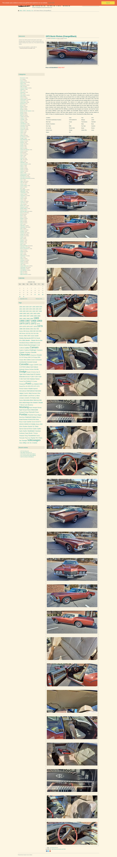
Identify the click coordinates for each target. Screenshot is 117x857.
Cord (21, 133)
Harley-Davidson (24, 164)
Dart (31, 367)
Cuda (40, 364)
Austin (21, 98)
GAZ (21, 156)
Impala (30, 388)
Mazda (21, 210)
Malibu (34, 398)
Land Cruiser (23, 395)
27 (35, 294)
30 (19, 296)
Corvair (34, 362)
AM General (22, 85)
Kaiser (21, 187)
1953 (34, 313)
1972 (51, 847)
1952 (31, 313)
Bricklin (21, 109)
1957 (28, 316)
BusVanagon (32, 345)
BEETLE (33, 338)
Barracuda (27, 338)
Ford (21, 154)
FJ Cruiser (34, 381)
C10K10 (21, 347)
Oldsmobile (22, 227)
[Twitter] (48, 851)
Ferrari (21, 151)
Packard (22, 230)
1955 (20, 316)
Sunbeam (22, 260)
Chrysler (22, 129)
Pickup (26, 412)
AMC (21, 86)
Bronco (21, 345)
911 (29, 333)
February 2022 (39, 298)
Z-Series (34, 443)
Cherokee (27, 352)
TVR (21, 264)
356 (40, 331)
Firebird (28, 381)
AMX (28, 335)
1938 (20, 311)
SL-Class (35, 426)
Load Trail (22, 202)
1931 (20, 309)
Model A (35, 402)
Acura (21, 80)
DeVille (36, 369)
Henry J (22, 165)
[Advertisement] (58, 24)
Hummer (22, 171)
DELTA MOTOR (23, 139)
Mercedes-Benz (23, 211)
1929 (37, 307)
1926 (27, 306)
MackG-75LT (23, 205)
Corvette (24, 364)
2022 (24, 10)
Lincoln (21, 201)
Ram (21, 238)
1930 (40, 306)
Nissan (21, 222)
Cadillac (22, 116)
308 (34, 331)
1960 (38, 316)
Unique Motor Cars (24, 265)
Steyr (21, 254)
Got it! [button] (108, 3)
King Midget (22, 189)
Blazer (28, 342)
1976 (28, 326)
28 (38, 294)
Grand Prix (22, 386)
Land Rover (22, 195)
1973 (38, 324)
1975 (24, 326)
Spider (35, 428)
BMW (21, 108)
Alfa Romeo (22, 82)
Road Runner (23, 419)
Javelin (26, 393)
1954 (38, 313)
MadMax (54, 38)
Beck (21, 105)
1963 (28, 318)
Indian (21, 172)
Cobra (21, 132)
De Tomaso (22, 136)
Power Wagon (38, 415)
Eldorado (22, 376)
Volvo (21, 271)
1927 (30, 306)
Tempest (21, 435)
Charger (21, 352)
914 (35, 333)
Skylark (30, 426)
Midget (28, 402)
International (23, 177)
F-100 (32, 376)
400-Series (22, 333)
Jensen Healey (23, 185)
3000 (31, 331)
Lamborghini (23, 192)
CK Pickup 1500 (26, 357)
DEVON (22, 142)
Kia (21, 188)
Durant (21, 145)
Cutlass (27, 367)
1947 (37, 311)
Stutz (21, 257)
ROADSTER (31, 419)
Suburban (38, 431)
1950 (24, 313)
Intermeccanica (23, 174)
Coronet (29, 362)
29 (42, 294)
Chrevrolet (22, 126)
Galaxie (36, 384)
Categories (22, 74)
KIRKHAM (22, 191)
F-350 (21, 379)
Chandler (22, 119)
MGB (24, 402)
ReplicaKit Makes (30, 417)
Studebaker (22, 255)
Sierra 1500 (39, 424)
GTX (38, 386)
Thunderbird (32, 435)
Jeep (21, 182)
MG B (21, 215)
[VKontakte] (47, 851)
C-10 (38, 345)
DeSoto (22, 141)
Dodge (21, 144)
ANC (21, 90)
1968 (33, 320)
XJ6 (28, 443)
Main (21, 10)
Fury (32, 384)
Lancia (21, 194)
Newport (35, 407)
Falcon (37, 379)
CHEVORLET (23, 123)
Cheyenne (33, 355)
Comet (33, 359)
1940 (27, 311)
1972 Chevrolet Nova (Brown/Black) (28, 455)
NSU (21, 224)
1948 (40, 311)
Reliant (21, 241)
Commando (38, 359)
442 (27, 333)
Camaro (22, 118)
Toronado (22, 438)
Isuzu (21, 179)
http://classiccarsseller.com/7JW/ (59, 849)
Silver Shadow (23, 426)
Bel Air (38, 340)
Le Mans (37, 395)
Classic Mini (22, 359)
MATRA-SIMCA (23, 208)
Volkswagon (23, 268)
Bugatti (21, 113)
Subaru (21, 258)
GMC (21, 159)
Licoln (21, 199)
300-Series (26, 331)
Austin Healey (23, 99)
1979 (40, 326)
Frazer (21, 155)
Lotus (21, 204)
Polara (37, 412)
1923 (24, 306)
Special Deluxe (28, 428)
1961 (20, 318)
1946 (33, 311)
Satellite (29, 421)
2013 (34, 329)
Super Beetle (29, 433)
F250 (27, 379)
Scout (33, 421)
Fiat (21, 152)
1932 (24, 309)
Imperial (35, 388)
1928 (33, 306)
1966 (22, 320)
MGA (20, 402)
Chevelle (22, 122)
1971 (27, 323)
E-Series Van (34, 372)
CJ (20, 357)
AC (21, 79)
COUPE (36, 364)
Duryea (21, 146)
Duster (29, 372)
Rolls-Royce (23, 247)
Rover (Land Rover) (24, 248)
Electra (27, 376)
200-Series (26, 329)
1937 (40, 309)
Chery (21, 121)
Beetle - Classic (31, 340)
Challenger (32, 350)
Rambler (22, 240)
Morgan (22, 218)
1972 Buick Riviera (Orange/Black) (61, 36)
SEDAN (21, 424)
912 (32, 333)
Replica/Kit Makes (24, 245)
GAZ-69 (22, 158)
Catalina (26, 350)
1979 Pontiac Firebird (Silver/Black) (28, 454)
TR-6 (36, 438)
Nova (28, 410)
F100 (24, 379)
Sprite (21, 431)
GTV (35, 386)
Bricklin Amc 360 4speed (25, 111)
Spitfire (39, 428)
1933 (27, 309)
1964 (31, 318)
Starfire (25, 431)
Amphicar (22, 89)
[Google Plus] (50, 851)
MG (21, 214)
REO (21, 244)
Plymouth (22, 232)
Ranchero (22, 417)
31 (32, 10)
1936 (37, 309)
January (29, 10)
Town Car (27, 438)
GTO (32, 386)
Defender (22, 369)
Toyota (21, 261)
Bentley (22, 106)
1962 (24, 318)
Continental (23, 362)
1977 (31, 326)
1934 (30, 309)
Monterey (30, 405)
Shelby (21, 251)
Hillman (22, 166)
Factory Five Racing (24, 149)
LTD (30, 398)
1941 (30, 311)
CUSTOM (22, 367)
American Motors (24, 88)
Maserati (22, 207)
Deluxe (27, 369)
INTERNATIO (23, 175)
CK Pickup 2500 (35, 357)
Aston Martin (23, 95)
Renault (22, 243)
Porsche (22, 235)
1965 (36, 318)
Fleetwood (22, 384)
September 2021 (23, 298)
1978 (35, 326)
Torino (38, 435)
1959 (35, 316)
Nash (21, 221)
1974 (20, 326)
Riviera (56, 847)
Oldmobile (22, 225)
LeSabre (21, 398)
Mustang (24, 407)
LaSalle (22, 197)
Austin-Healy (23, 102)
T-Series (35, 433)
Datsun (21, 135)
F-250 (39, 376)
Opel (21, 228)
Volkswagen (23, 267)
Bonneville (37, 342)
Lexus (21, 198)
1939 (24, 311)
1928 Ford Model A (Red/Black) (27, 456)
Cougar (31, 364)
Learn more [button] (51, 3)
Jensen (21, 184)
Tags (20, 303)
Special (21, 428)
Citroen (21, 131)
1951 (28, 313)
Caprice (21, 350)
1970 (22, 323)
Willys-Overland (23, 274)
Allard (21, 83)
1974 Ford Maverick (24, 451)
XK (30, 443)
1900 (20, 306)
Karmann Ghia (36, 393)
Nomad (25, 410)
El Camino (37, 374)
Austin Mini (22, 100)
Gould (21, 161)
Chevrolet (22, 125)
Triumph (22, 263)
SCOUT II (38, 421)
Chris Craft (22, 128)
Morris (21, 220)
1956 (24, 316)
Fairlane (32, 379)
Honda (21, 168)
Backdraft (22, 103)
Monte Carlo (24, 405)
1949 (20, 313)
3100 (37, 331)
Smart (21, 253)
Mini (21, 217)
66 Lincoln (22, 78)
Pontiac (22, 234)
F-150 (35, 376)
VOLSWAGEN (23, 270)
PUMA (21, 237)
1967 (27, 320)
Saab (21, 250)
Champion (40, 350)
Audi (21, 96)
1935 (33, 309)
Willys (21, 273)
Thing (26, 435)
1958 (31, 316)
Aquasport (22, 92)
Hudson (22, 169)
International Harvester (25, 178)
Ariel (21, 93)
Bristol (21, 112)
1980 (20, 329)
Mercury (22, 212)
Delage (21, 138)
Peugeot (22, 231)
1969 (39, 320)
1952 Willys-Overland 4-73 (26, 452)
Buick (66, 38)
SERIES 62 (27, 424)
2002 (31, 329)
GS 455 (28, 386)
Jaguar (21, 181)
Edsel (21, 148)
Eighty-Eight (29, 374)
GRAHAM (22, 162)
